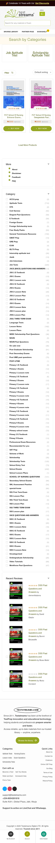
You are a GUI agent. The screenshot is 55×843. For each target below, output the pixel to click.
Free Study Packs (17, 230)
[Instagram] (10, 789)
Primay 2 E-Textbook (18, 434)
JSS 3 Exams (15, 303)
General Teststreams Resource (22, 234)
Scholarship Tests (17, 461)
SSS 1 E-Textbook (17, 519)
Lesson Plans (15, 330)
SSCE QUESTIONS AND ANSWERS (24, 515)
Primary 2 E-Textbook (18, 377)
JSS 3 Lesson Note (17, 307)
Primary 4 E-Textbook (18, 400)
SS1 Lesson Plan (16, 496)
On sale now (14, 346)
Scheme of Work (16, 454)
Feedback (16, 177)
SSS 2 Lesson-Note (17, 538)
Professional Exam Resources (22, 442)
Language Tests (16, 323)
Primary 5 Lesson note (19, 415)
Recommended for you (19, 446)
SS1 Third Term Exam (18, 500)
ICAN (11, 245)
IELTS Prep (14, 249)
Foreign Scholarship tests (20, 226)
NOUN (12, 338)
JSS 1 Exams (15, 276)
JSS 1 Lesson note (17, 280)
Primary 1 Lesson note (19, 373)
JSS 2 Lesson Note (17, 292)
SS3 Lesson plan (16, 511)
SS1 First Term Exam (18, 492)
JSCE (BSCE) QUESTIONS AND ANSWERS (27, 269)
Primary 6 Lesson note (19, 427)
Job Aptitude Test (14, 53)
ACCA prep (14, 199)
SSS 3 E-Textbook (17, 542)
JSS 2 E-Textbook (17, 284)
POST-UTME (14, 361)
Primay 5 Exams (16, 438)
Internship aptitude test (19, 253)
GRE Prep (13, 242)
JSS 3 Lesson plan (17, 311)
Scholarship (14, 457)
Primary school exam (18, 430)
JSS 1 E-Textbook (17, 272)
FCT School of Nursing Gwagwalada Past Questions (41, 117)
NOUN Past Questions (19, 342)
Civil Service (14, 211)
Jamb (11, 257)
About (14, 169)
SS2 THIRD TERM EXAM (19, 508)
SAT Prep (13, 450)
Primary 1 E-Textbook (18, 365)
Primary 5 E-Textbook (18, 411)
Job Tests (13, 265)
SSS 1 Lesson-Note (17, 527)
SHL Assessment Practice (20, 484)
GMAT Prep (14, 238)
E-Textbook (14, 218)
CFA (11, 207)
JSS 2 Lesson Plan (17, 296)
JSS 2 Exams (15, 288)
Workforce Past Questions (20, 565)
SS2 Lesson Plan (16, 504)
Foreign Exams (16, 222)
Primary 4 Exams (16, 403)
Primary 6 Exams (16, 423)
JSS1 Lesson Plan (17, 315)
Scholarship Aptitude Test (41, 53)
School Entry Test (17, 465)
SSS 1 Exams (15, 523)
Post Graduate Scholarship (21, 350)
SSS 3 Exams (15, 546)
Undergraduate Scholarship (21, 558)
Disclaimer (16, 173)
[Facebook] (5, 789)
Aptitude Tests (15, 203)
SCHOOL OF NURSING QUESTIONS (24, 477)
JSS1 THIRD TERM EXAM (20, 319)
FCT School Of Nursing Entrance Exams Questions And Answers (13, 117)
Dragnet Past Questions (19, 215)
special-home (15, 488)
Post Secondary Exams (19, 353)
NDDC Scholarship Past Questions (24, 334)
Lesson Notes (15, 326)
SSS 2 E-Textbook (17, 531)
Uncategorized (15, 554)
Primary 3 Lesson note (19, 396)
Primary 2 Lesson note (19, 384)
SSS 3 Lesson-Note (17, 550)
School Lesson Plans (18, 473)
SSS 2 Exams (15, 535)
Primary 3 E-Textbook (18, 388)
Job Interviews (15, 261)
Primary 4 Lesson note (19, 407)
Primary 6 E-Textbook (18, 419)
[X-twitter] (14, 789)
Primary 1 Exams (16, 369)
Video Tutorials (16, 562)
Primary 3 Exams (16, 392)
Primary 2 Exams (16, 380)
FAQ (14, 181)
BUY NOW (15, 128)
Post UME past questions (20, 357)
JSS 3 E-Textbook (17, 299)
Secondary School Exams (20, 481)
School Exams (15, 469)
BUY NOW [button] (42, 128)
